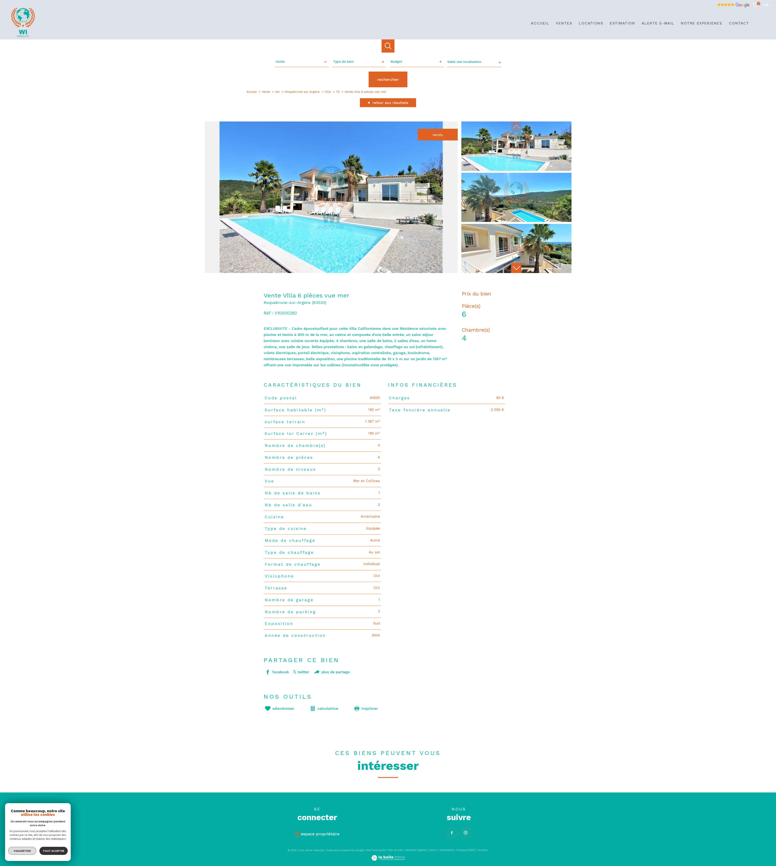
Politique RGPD (466, 850)
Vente (266, 92)
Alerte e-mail (658, 23)
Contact (739, 23)
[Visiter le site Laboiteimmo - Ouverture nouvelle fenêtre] (388, 859)
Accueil (540, 23)
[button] (516, 268)
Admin (433, 850)
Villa (328, 92)
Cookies (482, 850)
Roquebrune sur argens (302, 92)
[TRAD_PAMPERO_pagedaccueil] (23, 36)
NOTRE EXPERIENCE (701, 23)
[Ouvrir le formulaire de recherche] (388, 46)
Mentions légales (415, 850)
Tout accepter (53, 851)
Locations (591, 23)
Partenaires (446, 850)
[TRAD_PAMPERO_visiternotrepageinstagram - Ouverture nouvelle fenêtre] (466, 833)
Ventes (564, 23)
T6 (338, 92)
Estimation (622, 23)
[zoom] (331, 272)
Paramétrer (22, 851)
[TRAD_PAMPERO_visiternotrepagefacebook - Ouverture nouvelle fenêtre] (452, 833)
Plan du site (395, 850)
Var (277, 92)
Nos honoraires (376, 850)
